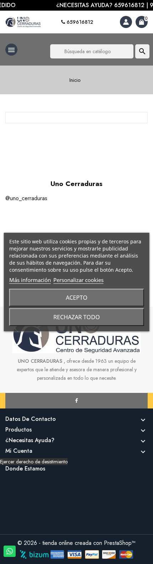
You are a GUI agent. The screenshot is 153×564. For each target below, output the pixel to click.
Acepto (77, 297)
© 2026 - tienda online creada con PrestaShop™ (76, 543)
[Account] (126, 22)
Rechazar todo (76, 317)
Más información (30, 279)
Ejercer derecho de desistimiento (34, 461)
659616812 (79, 22)
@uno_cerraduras (26, 198)
